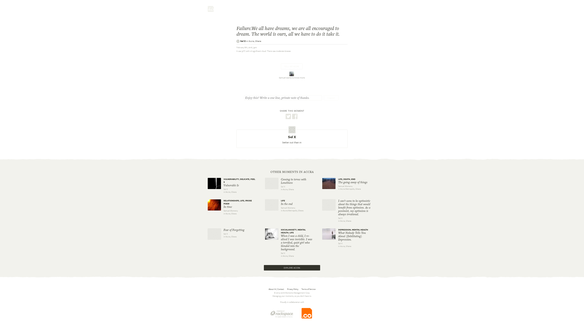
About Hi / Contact (276, 289)
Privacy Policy (292, 289)
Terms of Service (308, 289)
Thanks (331, 98)
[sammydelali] (292, 73)
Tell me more (291, 66)
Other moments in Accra (292, 171)
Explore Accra (292, 267)
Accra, (255, 41)
